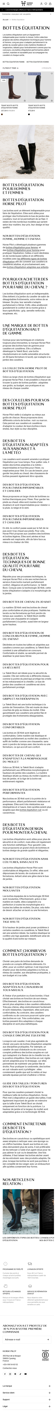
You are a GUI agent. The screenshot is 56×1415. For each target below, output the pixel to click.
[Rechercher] (8, 3)
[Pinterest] (15, 1374)
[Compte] (41, 3)
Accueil (5, 20)
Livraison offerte (35, 1269)
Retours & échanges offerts (12, 1293)
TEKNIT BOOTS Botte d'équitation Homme (36, 107)
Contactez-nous (10, 1368)
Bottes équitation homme (38, 62)
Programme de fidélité (13, 1269)
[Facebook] (5, 1374)
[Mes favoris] (25, 74)
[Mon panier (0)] (50, 3)
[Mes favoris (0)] (45, 3)
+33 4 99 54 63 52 (10, 1365)
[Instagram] (10, 1374)
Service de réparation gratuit (37, 1293)
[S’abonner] (48, 1339)
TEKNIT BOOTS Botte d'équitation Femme (9, 107)
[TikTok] (20, 1374)
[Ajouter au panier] (25, 101)
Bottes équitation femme (13, 62)
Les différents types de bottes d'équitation (21, 1239)
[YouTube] (25, 1374)
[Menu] (3, 3)
